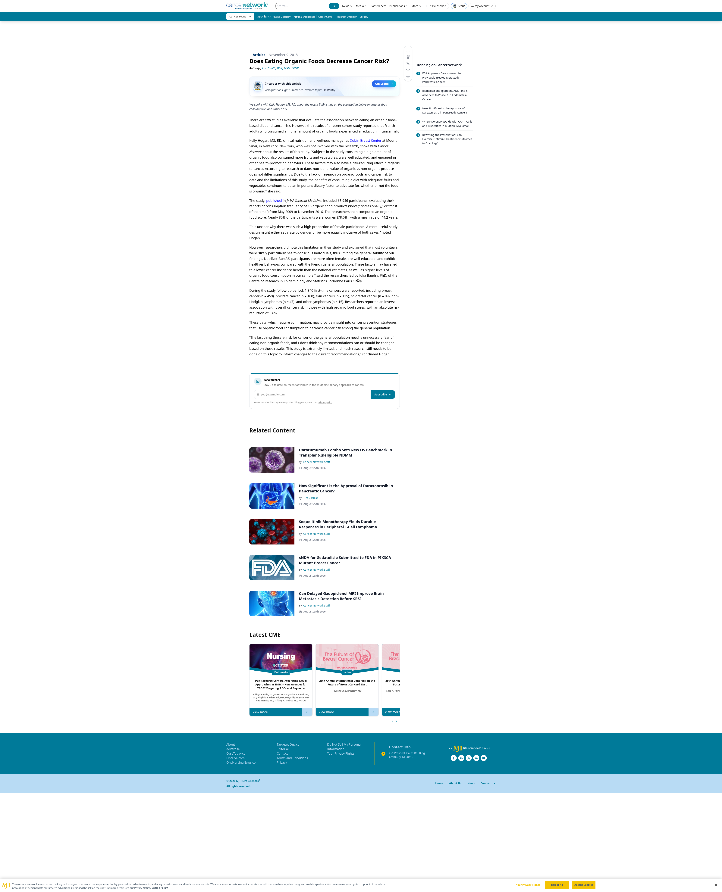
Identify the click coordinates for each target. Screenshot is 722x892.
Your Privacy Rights (340, 753)
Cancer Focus (237, 16)
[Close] (716, 885)
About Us (455, 783)
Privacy (282, 762)
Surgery (364, 16)
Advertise (233, 749)
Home (439, 783)
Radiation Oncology (347, 16)
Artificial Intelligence (304, 16)
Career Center (325, 16)
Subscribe (380, 394)
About (230, 744)
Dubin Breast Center (365, 140)
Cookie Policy (160, 888)
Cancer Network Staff (316, 462)
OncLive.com (235, 758)
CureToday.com (237, 753)
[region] (361, 885)
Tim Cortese (310, 498)
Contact (282, 753)
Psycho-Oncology (281, 16)
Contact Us (488, 783)
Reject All (557, 885)
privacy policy (325, 402)
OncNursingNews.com (242, 762)
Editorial (283, 749)
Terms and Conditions (292, 758)
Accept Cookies (583, 885)
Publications (397, 6)
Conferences (378, 6)
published (274, 200)
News (345, 6)
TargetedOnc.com (289, 744)
